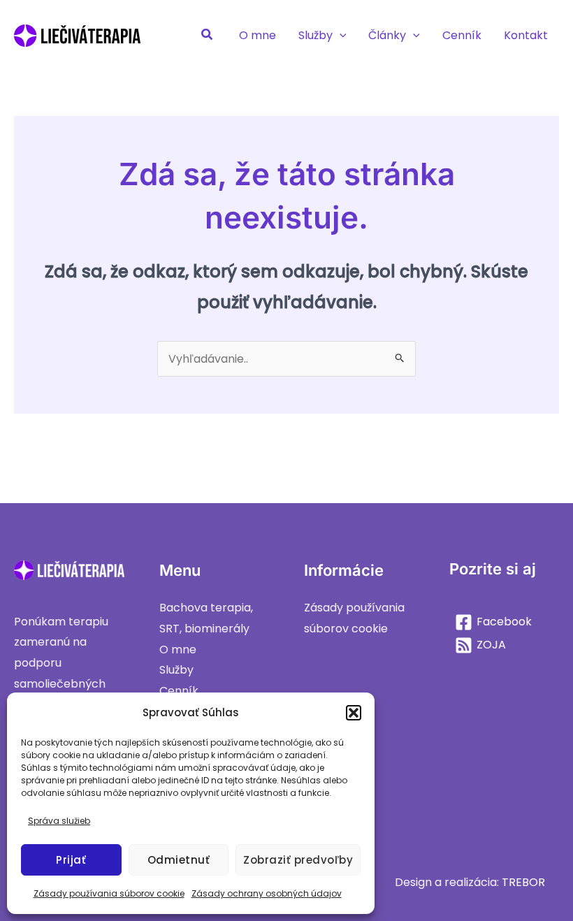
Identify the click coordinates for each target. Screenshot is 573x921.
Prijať (71, 860)
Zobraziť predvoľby (298, 860)
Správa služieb (59, 821)
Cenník (178, 691)
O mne (177, 649)
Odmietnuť (178, 860)
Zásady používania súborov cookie (109, 893)
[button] (354, 713)
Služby (176, 670)
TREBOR (523, 882)
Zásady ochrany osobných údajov (266, 893)
